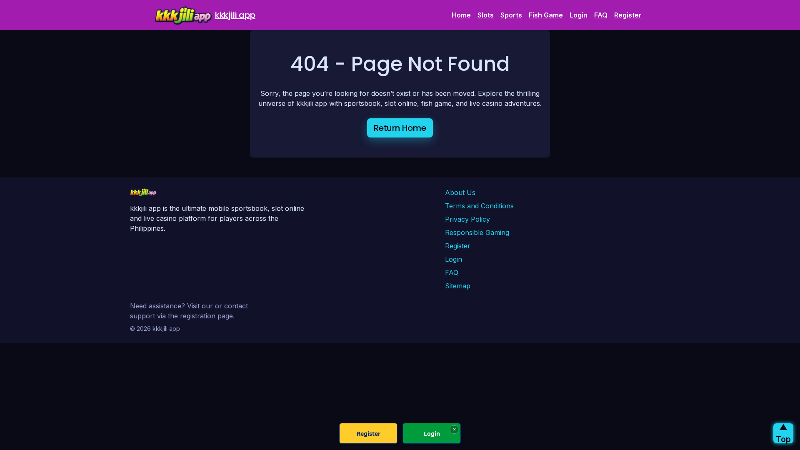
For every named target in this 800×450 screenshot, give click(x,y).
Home (461, 15)
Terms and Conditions (479, 206)
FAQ (601, 15)
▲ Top (783, 433)
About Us (460, 192)
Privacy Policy (467, 219)
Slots (486, 15)
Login (579, 15)
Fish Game (546, 15)
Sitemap (457, 286)
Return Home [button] (400, 128)
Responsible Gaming (477, 232)
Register (628, 15)
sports (511, 15)
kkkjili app (235, 15)
